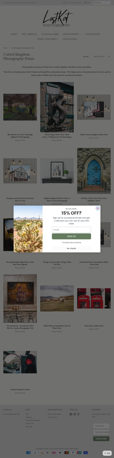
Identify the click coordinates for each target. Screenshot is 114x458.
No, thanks (71, 248)
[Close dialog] (98, 208)
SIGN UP (71, 236)
